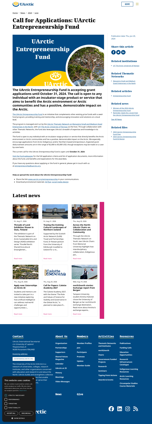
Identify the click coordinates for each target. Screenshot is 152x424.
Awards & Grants (105, 380)
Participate (82, 352)
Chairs (101, 355)
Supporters (60, 352)
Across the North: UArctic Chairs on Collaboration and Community (82, 228)
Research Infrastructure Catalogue (126, 362)
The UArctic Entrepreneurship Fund (27, 114)
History (58, 372)
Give (127, 4)
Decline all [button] (26, 413)
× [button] (33, 379)
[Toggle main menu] (137, 4)
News (22, 13)
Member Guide (83, 365)
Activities (106, 336)
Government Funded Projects (107, 360)
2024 (30, 13)
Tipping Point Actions (107, 375)
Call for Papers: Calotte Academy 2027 (55, 286)
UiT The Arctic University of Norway (53, 127)
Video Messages (62, 381)
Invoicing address (20, 354)
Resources (127, 336)
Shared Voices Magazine (61, 358)
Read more (18, 258)
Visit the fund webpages (23, 156)
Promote (81, 356)
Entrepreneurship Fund (122, 96)
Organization (61, 343)
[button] (18, 418)
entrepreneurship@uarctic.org (28, 166)
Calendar (59, 364)
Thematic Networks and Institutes (107, 344)
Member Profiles (84, 343)
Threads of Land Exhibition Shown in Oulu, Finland (24, 227)
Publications (125, 343)
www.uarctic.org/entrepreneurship (43, 179)
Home (15, 13)
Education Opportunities (126, 353)
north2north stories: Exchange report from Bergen (84, 287)
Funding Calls (126, 347)
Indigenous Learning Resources (129, 370)
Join (78, 347)
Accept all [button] (11, 413)
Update (80, 361)
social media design (60, 182)
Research (102, 366)
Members (82, 336)
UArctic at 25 (61, 368)
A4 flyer (48, 182)
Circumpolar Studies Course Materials (129, 384)
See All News (116, 119)
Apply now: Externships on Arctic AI (25, 286)
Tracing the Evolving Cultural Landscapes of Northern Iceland (55, 227)
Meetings (59, 377)
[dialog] (19, 399)
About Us (61, 336)
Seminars (102, 371)
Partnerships (61, 347)
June (36, 13)
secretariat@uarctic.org (23, 359)
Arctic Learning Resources (126, 377)
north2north (103, 350)
